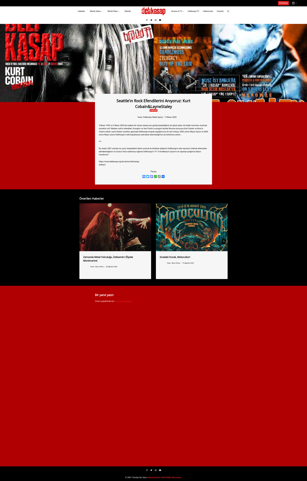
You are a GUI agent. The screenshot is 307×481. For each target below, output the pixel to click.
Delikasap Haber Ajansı (153, 117)
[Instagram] (156, 20)
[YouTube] (160, 20)
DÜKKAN (283, 3)
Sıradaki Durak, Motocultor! (175, 257)
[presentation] (115, 227)
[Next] (224, 241)
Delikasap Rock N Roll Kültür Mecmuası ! (164, 477)
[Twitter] (151, 20)
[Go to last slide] (83, 241)
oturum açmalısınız (123, 301)
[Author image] (133, 117)
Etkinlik (128, 11)
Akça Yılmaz (99, 267)
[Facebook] (147, 20)
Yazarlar (220, 11)
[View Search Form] (228, 11)
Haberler (81, 11)
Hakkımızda (208, 11)
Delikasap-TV (193, 11)
